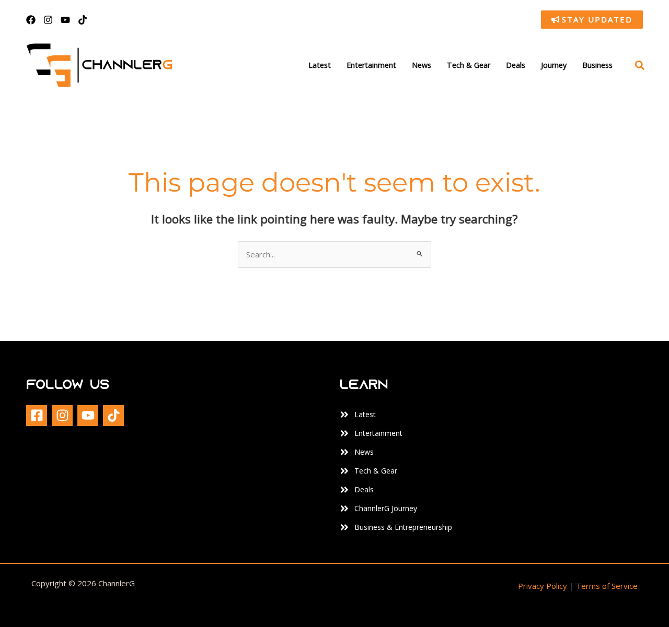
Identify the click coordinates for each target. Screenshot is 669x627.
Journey (554, 65)
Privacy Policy (542, 586)
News (421, 65)
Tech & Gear (468, 65)
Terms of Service (607, 586)
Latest (319, 65)
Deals (515, 65)
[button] (639, 65)
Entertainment (371, 65)
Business (597, 65)
